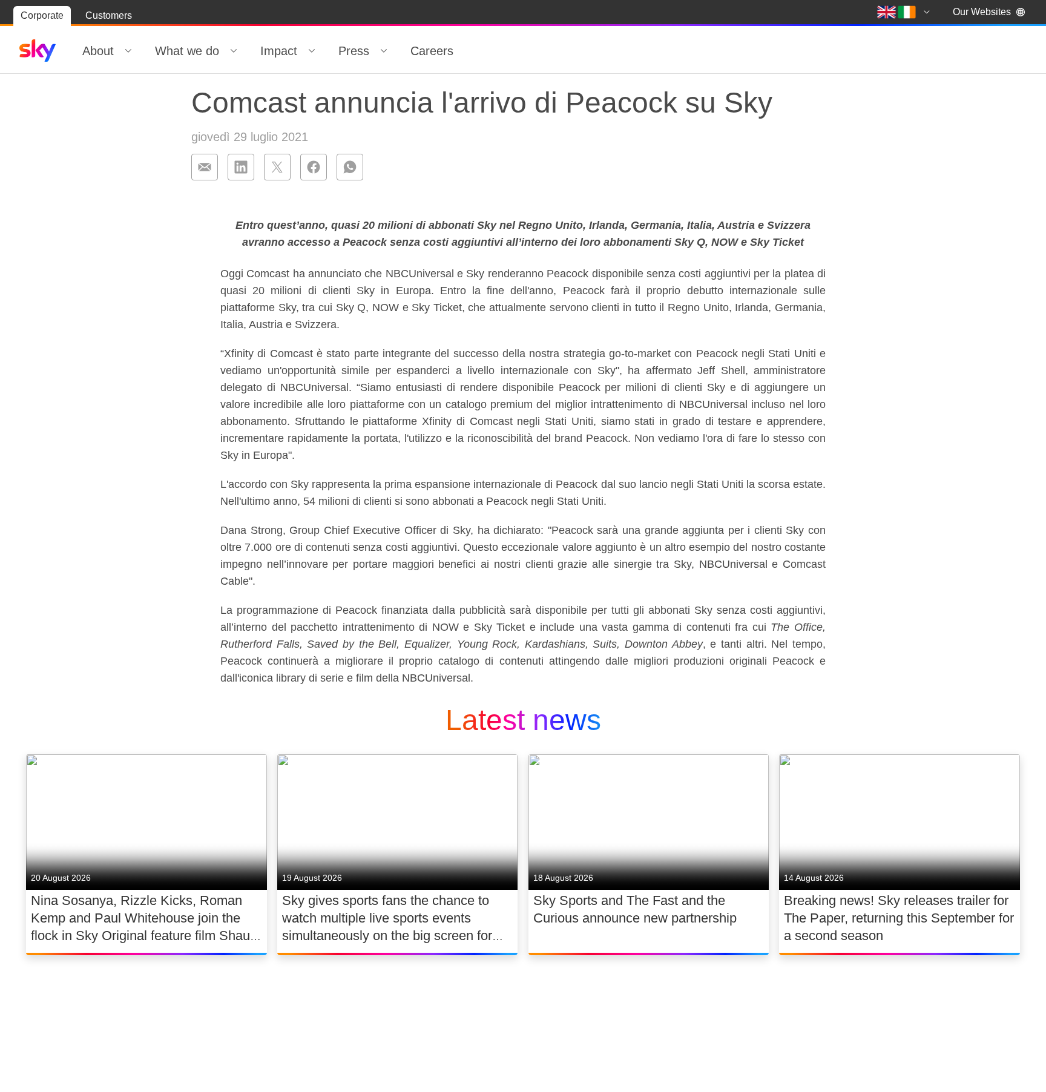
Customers (108, 15)
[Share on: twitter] (277, 167)
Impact (278, 51)
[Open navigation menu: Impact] (311, 51)
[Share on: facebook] (313, 167)
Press (353, 51)
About (98, 51)
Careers (431, 51)
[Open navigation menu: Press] (383, 51)
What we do (187, 51)
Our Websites (982, 12)
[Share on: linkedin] (241, 167)
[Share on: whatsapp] (350, 167)
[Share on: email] (204, 167)
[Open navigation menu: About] (128, 51)
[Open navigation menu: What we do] (233, 51)
